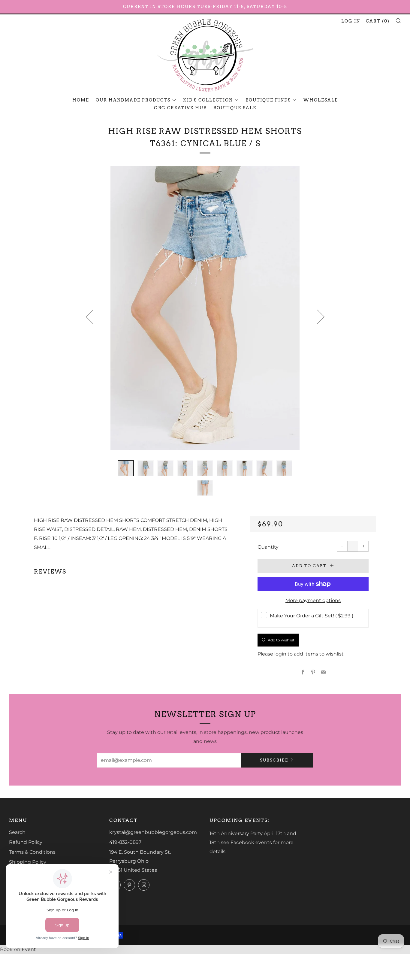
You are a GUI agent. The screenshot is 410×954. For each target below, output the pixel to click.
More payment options (313, 600)
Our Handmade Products (133, 100)
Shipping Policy (27, 862)
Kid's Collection (208, 100)
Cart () (378, 21)
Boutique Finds (268, 100)
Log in (350, 21)
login (280, 654)
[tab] (126, 468)
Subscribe (274, 760)
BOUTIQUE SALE (234, 107)
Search (17, 832)
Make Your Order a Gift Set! (311, 616)
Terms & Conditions (32, 852)
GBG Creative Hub (180, 107)
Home (80, 100)
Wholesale (320, 100)
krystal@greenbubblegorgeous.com (153, 832)
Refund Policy (25, 842)
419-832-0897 (125, 842)
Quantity (268, 547)
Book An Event (18, 949)
